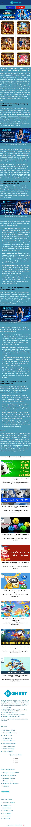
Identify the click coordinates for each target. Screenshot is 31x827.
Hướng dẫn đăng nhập (9, 775)
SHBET (9, 708)
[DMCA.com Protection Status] (5, 791)
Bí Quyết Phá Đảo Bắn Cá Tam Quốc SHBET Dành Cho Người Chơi (15, 676)
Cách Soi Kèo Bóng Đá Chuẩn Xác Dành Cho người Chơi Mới (15, 478)
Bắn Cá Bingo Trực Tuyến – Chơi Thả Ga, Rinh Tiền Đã (15, 647)
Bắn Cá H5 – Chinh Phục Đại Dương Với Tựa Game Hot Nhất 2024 (15, 619)
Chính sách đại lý (8, 751)
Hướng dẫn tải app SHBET (11, 783)
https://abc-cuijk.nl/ (14, 716)
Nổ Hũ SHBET (7, 808)
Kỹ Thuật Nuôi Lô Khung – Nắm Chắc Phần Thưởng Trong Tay (15, 591)
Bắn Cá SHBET (7, 805)
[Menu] (2, 2)
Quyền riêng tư (7, 738)
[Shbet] (15, 2)
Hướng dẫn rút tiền (8, 781)
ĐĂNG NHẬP (20, 7)
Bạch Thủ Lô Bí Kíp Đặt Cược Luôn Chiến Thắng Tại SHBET (15, 563)
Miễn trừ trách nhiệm (9, 743)
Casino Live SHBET (9, 802)
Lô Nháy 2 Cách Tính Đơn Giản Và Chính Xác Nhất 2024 (15, 507)
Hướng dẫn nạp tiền (9, 778)
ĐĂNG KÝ (10, 7)
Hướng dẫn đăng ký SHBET (11, 773)
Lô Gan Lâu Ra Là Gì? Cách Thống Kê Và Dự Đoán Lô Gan (15, 535)
